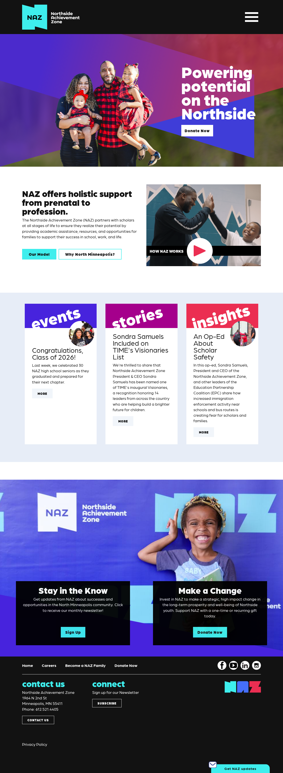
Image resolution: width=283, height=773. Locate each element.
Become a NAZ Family (85, 665)
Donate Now (197, 130)
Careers (49, 665)
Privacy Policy (34, 744)
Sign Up (73, 632)
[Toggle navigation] (251, 17)
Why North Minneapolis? (90, 254)
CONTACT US (38, 720)
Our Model (39, 254)
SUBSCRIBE (107, 703)
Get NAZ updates (240, 768)
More (42, 393)
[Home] (51, 17)
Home (27, 665)
